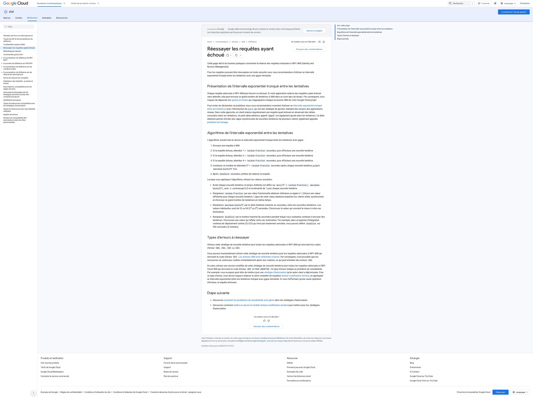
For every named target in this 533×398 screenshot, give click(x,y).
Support (167, 367)
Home (209, 42)
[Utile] (319, 42)
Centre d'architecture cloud (299, 376)
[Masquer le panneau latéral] (33, 393)
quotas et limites (240, 100)
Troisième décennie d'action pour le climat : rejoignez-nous (175, 392)
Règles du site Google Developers (252, 341)
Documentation (222, 42)
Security (235, 42)
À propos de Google (49, 392)
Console (485, 3)
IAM (11, 12)
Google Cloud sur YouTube (421, 376)
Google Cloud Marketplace (52, 372)
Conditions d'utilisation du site (97, 392)
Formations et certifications (299, 381)
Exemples (46, 18)
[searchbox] (18, 26)
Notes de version (171, 372)
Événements (415, 367)
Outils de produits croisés (83, 3)
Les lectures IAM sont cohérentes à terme (258, 257)
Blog (412, 363)
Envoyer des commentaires (309, 49)
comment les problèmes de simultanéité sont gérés (249, 300)
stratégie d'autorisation (275, 272)
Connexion (525, 3)
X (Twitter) (414, 372)
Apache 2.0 (206, 341)
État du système (171, 376)
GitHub (290, 363)
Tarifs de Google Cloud (50, 367)
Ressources (62, 18)
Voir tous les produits (50, 363)
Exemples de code (295, 372)
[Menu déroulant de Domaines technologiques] (65, 3)
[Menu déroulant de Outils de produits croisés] (99, 3)
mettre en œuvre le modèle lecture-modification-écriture (260, 305)
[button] (18, 59)
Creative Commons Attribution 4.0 (274, 338)
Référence (32, 18)
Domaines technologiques (49, 3)
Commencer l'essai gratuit (513, 12)
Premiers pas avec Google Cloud (301, 367)
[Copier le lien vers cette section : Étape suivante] (232, 293)
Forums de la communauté (175, 363)
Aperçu (6, 18)
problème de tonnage (217, 122)
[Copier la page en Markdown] (236, 55)
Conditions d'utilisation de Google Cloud (130, 392)
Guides (18, 18)
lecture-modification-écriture (295, 275)
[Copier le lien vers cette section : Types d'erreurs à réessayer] (252, 237)
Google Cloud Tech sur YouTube (424, 381)
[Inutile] (324, 42)
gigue (250, 109)
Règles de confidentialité (71, 392)
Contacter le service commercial (55, 376)
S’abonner (500, 392)
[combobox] (461, 3)
